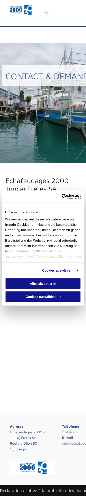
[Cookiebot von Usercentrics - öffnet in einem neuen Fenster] (62, 196)
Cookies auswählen (57, 270)
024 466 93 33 (73, 432)
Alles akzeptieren (43, 284)
